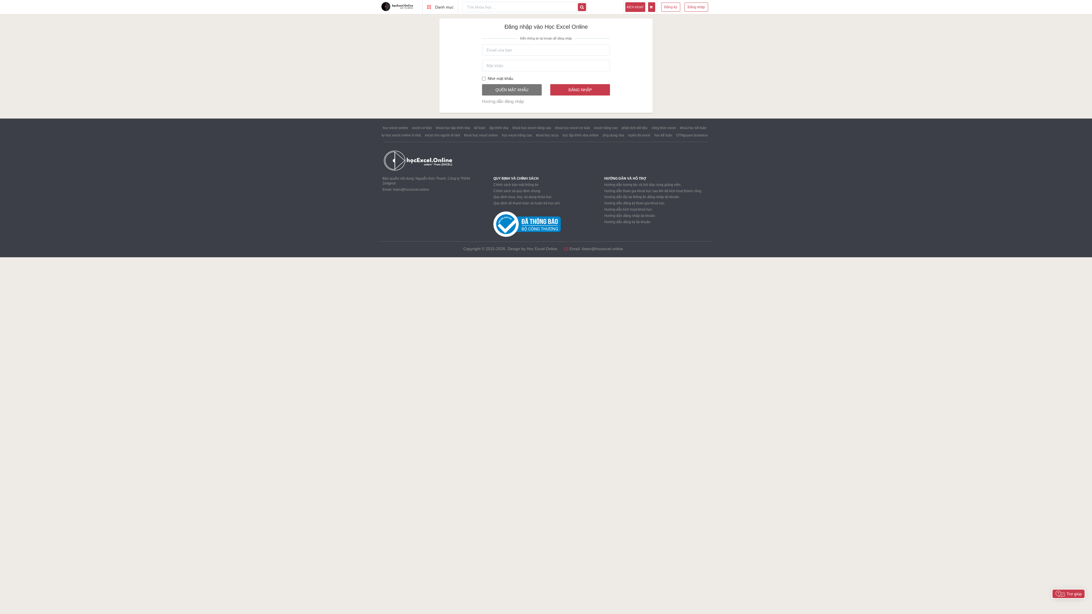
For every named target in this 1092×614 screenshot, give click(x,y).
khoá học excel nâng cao (531, 128)
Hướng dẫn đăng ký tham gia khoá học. (634, 203)
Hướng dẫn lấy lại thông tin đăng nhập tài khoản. (642, 197)
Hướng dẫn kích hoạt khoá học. (628, 209)
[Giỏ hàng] (651, 7)
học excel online (395, 128)
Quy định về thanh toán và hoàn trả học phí (526, 203)
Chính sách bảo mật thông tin (516, 185)
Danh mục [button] (444, 7)
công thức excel (664, 128)
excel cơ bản (422, 128)
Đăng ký (670, 7)
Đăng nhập (696, 7)
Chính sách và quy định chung (516, 191)
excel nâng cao (606, 128)
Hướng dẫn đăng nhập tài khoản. (630, 216)
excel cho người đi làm (442, 135)
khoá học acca (547, 135)
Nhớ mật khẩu (500, 78)
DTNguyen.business (692, 135)
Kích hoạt (635, 7)
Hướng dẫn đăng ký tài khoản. (627, 222)
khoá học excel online (481, 135)
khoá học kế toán (693, 128)
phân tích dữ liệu (635, 128)
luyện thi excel (639, 135)
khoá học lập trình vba (453, 128)
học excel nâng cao (517, 135)
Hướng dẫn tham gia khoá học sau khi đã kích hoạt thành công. (653, 191)
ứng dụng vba (613, 135)
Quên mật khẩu (511, 90)
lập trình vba (498, 128)
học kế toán (663, 135)
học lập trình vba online (580, 135)
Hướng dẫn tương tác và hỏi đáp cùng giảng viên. (642, 185)
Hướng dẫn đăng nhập (503, 101)
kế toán (479, 128)
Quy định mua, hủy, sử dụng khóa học (522, 197)
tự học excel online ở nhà (401, 135)
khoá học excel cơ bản (572, 128)
